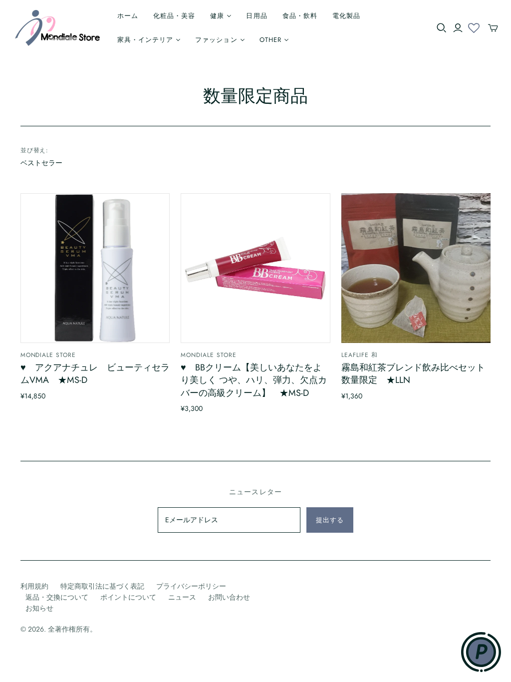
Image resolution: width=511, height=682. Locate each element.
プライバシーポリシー (191, 586)
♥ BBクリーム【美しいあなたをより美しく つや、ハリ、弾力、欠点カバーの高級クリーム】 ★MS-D (254, 380)
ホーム (127, 15)
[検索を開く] (442, 28)
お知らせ (39, 608)
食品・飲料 (299, 15)
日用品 (256, 15)
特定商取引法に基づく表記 (102, 586)
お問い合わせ (229, 597)
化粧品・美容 (174, 15)
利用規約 (34, 586)
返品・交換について (56, 597)
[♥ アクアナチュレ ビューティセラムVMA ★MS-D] (95, 267)
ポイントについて (128, 597)
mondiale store (48, 354)
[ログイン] (458, 28)
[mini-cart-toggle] (493, 28)
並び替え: (34, 150)
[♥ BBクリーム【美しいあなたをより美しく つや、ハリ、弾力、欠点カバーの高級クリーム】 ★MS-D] (255, 267)
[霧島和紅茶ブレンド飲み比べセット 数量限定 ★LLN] (416, 267)
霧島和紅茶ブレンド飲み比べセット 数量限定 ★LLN (413, 373)
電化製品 (346, 15)
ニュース (182, 597)
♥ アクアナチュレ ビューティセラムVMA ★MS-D (95, 373)
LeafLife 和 (359, 354)
